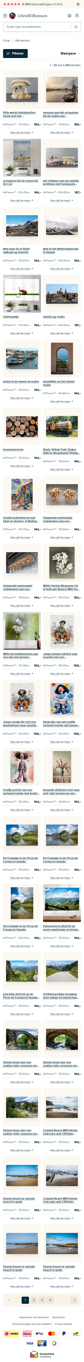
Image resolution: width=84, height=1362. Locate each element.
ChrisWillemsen (32, 15)
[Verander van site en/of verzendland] (78, 4)
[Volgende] (74, 1300)
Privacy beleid (63, 1324)
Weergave (68, 53)
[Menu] (5, 16)
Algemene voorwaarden (34, 1317)
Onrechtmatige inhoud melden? (32, 1324)
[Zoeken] (76, 27)
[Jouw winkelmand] (77, 16)
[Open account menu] (69, 15)
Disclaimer (58, 1317)
